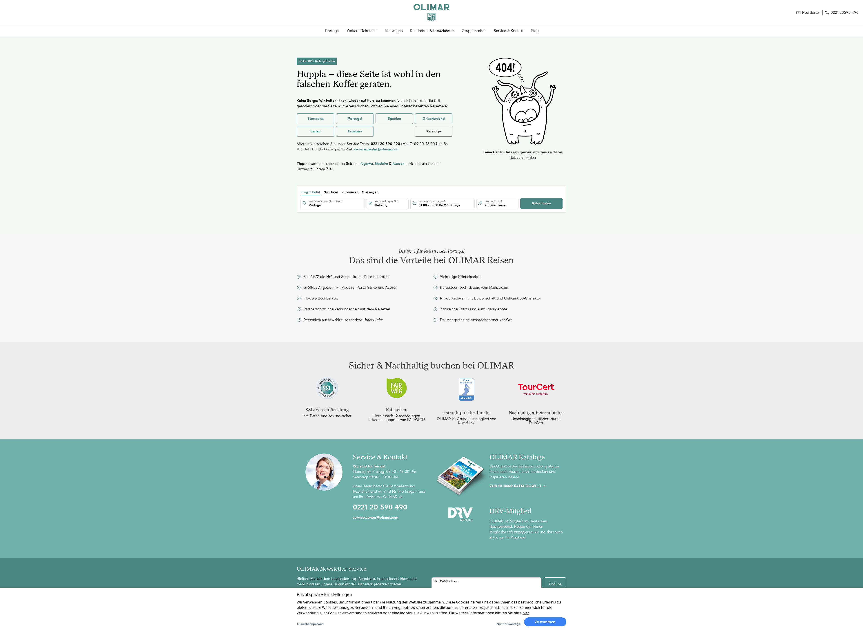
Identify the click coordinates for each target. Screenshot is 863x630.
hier (526, 612)
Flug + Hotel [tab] (310, 192)
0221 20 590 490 (380, 507)
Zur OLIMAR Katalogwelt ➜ (517, 486)
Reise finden (541, 203)
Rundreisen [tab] (349, 192)
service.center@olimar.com (375, 517)
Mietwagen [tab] (370, 192)
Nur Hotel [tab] (331, 192)
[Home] (431, 13)
